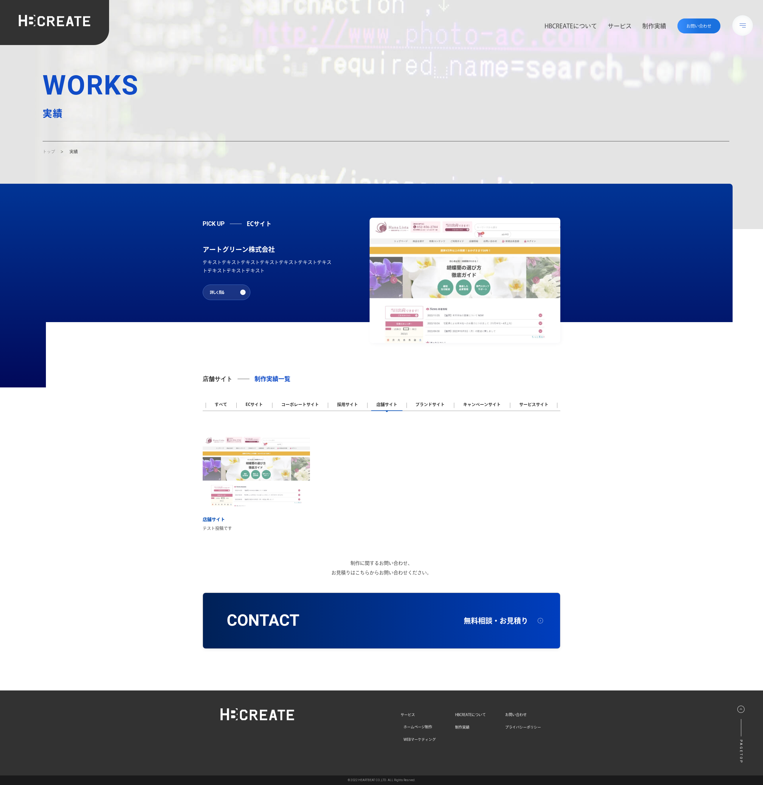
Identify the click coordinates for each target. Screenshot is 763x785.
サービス (620, 26)
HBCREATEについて (571, 26)
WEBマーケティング (420, 739)
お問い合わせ (516, 714)
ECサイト (254, 404)
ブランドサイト (430, 404)
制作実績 (654, 26)
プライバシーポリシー (523, 727)
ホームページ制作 (418, 727)
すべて (221, 404)
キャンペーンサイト (482, 404)
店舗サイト (386, 404)
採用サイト (347, 404)
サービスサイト (533, 404)
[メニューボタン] (742, 25)
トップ (49, 151)
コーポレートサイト (300, 404)
